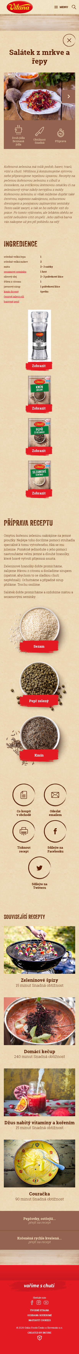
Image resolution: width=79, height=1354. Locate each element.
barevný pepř (11, 301)
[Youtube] (46, 1303)
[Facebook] (32, 1302)
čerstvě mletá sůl (14, 296)
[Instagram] (38, 1302)
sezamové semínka (15, 271)
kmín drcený (11, 291)
